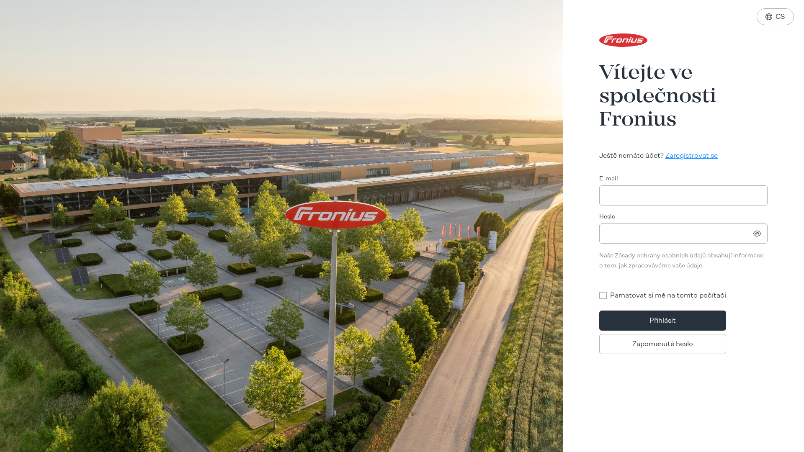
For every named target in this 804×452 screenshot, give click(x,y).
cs (775, 17)
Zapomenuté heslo (662, 344)
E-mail (608, 178)
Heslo (607, 216)
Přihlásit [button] (662, 320)
